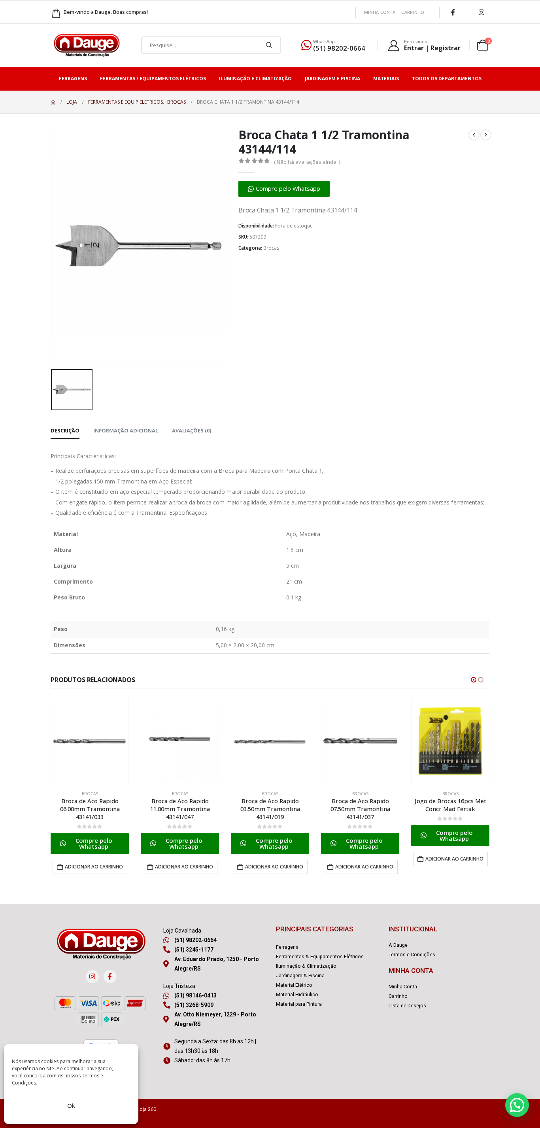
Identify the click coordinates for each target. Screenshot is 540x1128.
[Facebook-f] (110, 976)
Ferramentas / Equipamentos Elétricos (153, 78)
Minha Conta (379, 12)
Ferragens (73, 78)
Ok (71, 1105)
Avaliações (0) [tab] (191, 430)
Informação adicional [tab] (125, 430)
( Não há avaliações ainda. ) (307, 161)
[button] (284, 189)
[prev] (474, 134)
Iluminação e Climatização (255, 78)
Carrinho (412, 12)
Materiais (386, 78)
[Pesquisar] (269, 45)
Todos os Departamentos (446, 78)
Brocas (271, 248)
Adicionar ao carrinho (94, 866)
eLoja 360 (145, 1109)
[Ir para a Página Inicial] (53, 102)
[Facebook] (453, 12)
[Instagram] (481, 12)
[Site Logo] (86, 45)
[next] (485, 134)
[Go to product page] (89, 741)
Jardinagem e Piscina (332, 78)
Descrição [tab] (65, 430)
